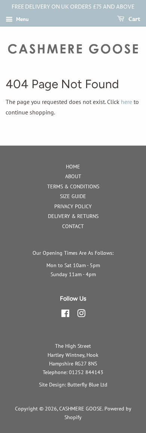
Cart (133, 19)
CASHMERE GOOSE (80, 408)
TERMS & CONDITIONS (73, 186)
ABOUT (73, 176)
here (126, 101)
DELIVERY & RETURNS (73, 216)
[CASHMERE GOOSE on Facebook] (65, 314)
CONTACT (73, 226)
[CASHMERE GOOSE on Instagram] (81, 314)
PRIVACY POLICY (73, 206)
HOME (73, 166)
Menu (22, 19)
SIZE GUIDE (73, 196)
